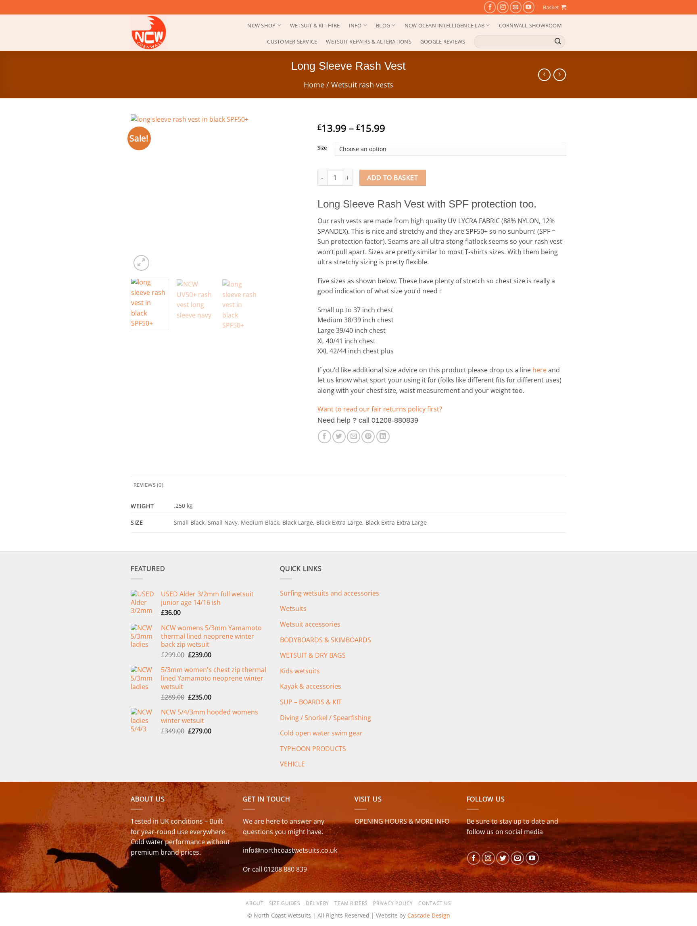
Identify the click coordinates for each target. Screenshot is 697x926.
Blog (383, 25)
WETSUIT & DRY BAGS (313, 655)
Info (355, 25)
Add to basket (392, 177)
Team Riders (351, 903)
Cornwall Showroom (530, 25)
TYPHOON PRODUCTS (313, 748)
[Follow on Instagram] (503, 7)
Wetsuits (293, 608)
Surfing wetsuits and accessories (329, 593)
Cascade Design (428, 915)
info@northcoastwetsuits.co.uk (290, 850)
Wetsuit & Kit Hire (315, 25)
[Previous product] (559, 75)
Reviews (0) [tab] (148, 484)
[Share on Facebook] (324, 436)
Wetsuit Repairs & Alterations (368, 41)
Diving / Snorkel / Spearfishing (325, 717)
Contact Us (434, 903)
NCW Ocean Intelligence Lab (445, 25)
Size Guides (285, 903)
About (254, 903)
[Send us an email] (516, 7)
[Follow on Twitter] (502, 858)
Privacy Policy (393, 903)
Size (322, 148)
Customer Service (292, 41)
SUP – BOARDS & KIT (311, 702)
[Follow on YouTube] (528, 7)
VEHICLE (292, 764)
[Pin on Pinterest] (368, 436)
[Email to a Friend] (353, 436)
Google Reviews (442, 41)
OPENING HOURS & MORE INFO (402, 821)
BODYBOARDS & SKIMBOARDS (325, 639)
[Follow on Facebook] (490, 7)
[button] (554, 7)
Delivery (317, 903)
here (539, 369)
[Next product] (544, 75)
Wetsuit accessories (310, 624)
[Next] (291, 194)
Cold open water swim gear (321, 733)
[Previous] (144, 194)
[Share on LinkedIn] (383, 436)
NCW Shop (261, 25)
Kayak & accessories (310, 686)
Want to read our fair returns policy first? (379, 409)
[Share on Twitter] (339, 436)
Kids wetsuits (300, 670)
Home (314, 84)
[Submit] (558, 41)
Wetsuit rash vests (362, 84)
